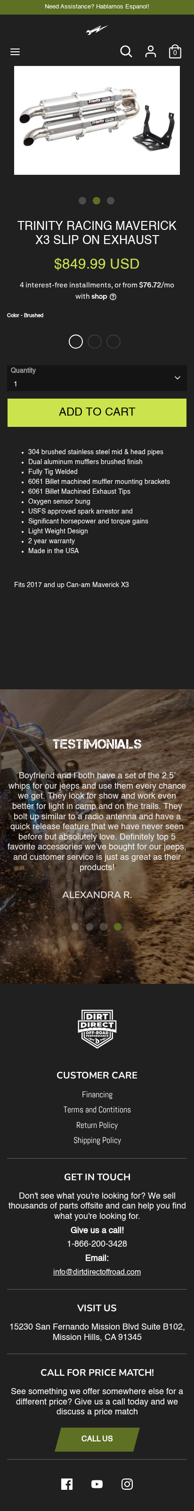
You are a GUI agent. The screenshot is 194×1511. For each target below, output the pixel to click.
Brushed (76, 342)
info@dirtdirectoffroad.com (97, 1272)
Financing (97, 1094)
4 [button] (117, 927)
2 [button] (96, 200)
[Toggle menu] (15, 51)
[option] (97, 120)
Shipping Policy (97, 1140)
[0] (175, 46)
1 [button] (82, 200)
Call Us (97, 1439)
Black (95, 342)
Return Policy (97, 1124)
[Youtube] (97, 1484)
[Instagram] (127, 1484)
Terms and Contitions (97, 1109)
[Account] (150, 46)
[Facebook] (67, 1484)
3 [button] (110, 200)
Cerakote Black (113, 342)
